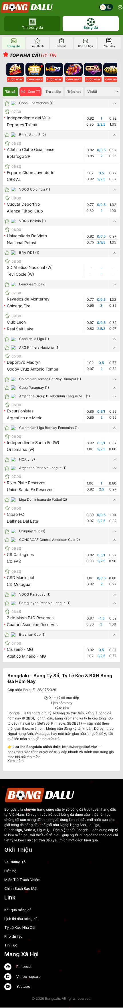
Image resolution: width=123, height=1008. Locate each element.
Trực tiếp (53, 91)
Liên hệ (10, 871)
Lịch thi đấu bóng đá (20, 919)
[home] (27, 7)
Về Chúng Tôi (15, 862)
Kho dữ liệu (13, 936)
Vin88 (92, 91)
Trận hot (74, 91)
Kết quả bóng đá (17, 910)
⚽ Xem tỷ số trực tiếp (61, 698)
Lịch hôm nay (61, 703)
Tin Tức (10, 945)
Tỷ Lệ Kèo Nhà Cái (19, 927)
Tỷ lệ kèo (61, 708)
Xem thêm (15, 760)
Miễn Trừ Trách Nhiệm (22, 880)
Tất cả (10, 91)
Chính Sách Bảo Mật (20, 888)
